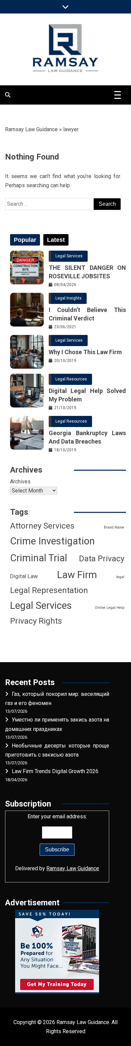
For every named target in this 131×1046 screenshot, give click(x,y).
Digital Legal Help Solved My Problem (87, 395)
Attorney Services (42, 526)
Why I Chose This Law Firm (85, 352)
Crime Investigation (52, 541)
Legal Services (69, 256)
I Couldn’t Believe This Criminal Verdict (87, 314)
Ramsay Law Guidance (31, 129)
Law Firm (77, 575)
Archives (20, 481)
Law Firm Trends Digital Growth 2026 (55, 771)
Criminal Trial (38, 558)
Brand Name (114, 527)
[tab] (25, 240)
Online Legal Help (109, 607)
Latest (56, 239)
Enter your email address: (57, 842)
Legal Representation (49, 590)
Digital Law (24, 576)
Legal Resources (71, 379)
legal (120, 577)
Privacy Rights (36, 621)
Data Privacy (101, 558)
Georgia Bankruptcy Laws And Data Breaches (87, 437)
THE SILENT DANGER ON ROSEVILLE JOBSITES (87, 272)
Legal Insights (68, 298)
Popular (25, 239)
